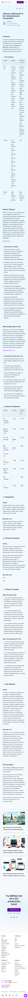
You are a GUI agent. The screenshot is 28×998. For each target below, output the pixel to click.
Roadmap (3, 948)
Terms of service (13, 991)
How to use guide (5, 943)
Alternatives (4, 955)
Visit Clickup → (7, 241)
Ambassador (17, 947)
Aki (2, 938)
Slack (16, 940)
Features (3, 950)
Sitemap (16, 974)
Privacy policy (18, 964)
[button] (25, 995)
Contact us (17, 973)
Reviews (3, 957)
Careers (16, 969)
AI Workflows (4, 952)
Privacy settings (21, 991)
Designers (3, 966)
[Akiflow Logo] (8, 2)
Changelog (3, 947)
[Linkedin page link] (2, 995)
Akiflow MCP (4, 940)
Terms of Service (18, 966)
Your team (3, 971)
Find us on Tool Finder (20, 945)
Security (16, 971)
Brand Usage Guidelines (20, 968)
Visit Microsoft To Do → (9, 350)
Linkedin (17, 943)
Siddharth (9, 21)
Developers (4, 964)
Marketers (3, 968)
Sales (2, 969)
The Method (4, 942)
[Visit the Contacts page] (16, 995)
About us (17, 962)
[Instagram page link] (6, 995)
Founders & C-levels (5, 962)
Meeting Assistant (5, 954)
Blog (16, 938)
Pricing (2, 945)
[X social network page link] (21, 942)
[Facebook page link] (13, 995)
